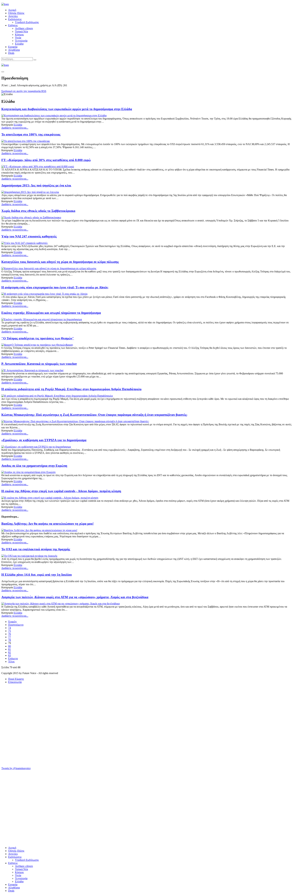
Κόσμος (19, 34)
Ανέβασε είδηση (24, 28)
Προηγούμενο (15, 624)
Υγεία (18, 37)
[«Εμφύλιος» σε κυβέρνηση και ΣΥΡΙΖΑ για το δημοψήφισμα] (36, 446)
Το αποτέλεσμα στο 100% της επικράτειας (30, 134)
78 (9, 640)
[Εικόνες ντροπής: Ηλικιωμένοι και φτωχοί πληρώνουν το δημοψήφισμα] (41, 319)
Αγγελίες (13, 16)
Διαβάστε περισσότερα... (14, 127)
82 (9, 652)
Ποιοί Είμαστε (16, 678)
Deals (11, 52)
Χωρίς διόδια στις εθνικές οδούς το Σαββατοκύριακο (38, 211)
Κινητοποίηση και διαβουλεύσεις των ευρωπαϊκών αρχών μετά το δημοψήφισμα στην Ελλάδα (66, 109)
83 (9, 655)
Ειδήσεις (13, 25)
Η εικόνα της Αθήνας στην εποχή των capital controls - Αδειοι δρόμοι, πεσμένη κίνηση (61, 491)
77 (9, 637)
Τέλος (11, 661)
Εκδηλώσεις (15, 19)
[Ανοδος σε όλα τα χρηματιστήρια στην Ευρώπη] (28, 472)
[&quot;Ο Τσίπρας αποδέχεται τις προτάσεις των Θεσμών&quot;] (37, 344)
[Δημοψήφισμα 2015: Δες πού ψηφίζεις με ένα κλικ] (30, 192)
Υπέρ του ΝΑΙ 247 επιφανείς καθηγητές (29, 236)
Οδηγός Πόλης (16, 13)
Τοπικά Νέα (21, 31)
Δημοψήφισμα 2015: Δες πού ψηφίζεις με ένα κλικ (36, 185)
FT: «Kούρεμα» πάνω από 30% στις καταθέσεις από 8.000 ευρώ (46, 160)
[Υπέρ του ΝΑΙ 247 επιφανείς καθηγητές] (24, 243)
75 (9, 630)
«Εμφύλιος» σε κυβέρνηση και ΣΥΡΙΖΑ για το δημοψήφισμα (43, 440)
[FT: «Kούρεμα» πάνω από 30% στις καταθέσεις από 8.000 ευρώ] (37, 166)
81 (9, 649)
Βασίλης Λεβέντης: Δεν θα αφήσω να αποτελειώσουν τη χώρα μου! (47, 523)
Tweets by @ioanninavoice (16, 768)
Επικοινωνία (15, 682)
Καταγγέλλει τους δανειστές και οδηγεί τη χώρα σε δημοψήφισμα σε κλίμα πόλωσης (60, 262)
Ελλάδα (19, 43)
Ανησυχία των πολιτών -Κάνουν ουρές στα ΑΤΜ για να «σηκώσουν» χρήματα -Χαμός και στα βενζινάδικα (74, 597)
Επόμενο (13, 658)
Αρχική (12, 10)
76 (9, 633)
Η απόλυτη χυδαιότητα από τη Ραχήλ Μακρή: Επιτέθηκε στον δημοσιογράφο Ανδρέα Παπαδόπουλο (71, 389)
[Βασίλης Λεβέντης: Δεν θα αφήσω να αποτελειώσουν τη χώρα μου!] (39, 530)
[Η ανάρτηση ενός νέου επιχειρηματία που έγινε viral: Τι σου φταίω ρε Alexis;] (44, 293)
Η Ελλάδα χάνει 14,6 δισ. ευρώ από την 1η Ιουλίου (36, 574)
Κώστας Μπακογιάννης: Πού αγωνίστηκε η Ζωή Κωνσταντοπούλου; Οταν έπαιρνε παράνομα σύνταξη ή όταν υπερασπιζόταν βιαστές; (94, 414)
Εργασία (12, 46)
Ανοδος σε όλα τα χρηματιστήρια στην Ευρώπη (34, 465)
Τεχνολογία (21, 40)
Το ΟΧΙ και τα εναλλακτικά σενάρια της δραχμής (35, 549)
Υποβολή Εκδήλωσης (27, 22)
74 (9, 627)
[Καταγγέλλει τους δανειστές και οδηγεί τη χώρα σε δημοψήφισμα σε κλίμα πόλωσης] (48, 268)
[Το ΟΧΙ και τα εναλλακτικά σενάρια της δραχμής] (29, 555)
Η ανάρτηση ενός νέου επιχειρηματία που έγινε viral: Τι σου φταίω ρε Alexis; (54, 287)
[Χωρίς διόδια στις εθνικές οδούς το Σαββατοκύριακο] (31, 217)
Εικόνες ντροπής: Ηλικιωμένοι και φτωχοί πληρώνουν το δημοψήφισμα (51, 313)
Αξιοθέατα (14, 49)
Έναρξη (12, 621)
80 (9, 646)
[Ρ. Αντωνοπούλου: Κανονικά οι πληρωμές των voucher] (32, 370)
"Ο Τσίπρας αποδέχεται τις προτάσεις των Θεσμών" (37, 338)
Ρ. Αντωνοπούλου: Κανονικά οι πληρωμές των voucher (39, 364)
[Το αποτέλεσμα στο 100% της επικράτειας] (25, 141)
